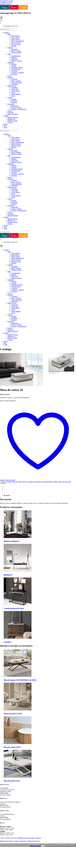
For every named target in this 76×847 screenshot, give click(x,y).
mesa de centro (66, 481)
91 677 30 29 (9, 1)
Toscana (2, 1)
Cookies (16, 841)
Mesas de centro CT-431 (13, 713)
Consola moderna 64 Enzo (14, 608)
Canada (2, 2)
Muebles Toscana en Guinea (26, 838)
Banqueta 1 (8, 575)
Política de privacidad (6, 841)
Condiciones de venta (33, 841)
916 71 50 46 (6, 807)
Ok (43, 846)
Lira (1, 4)
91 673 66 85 (8, 2)
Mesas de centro (16, 481)
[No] (45, 846)
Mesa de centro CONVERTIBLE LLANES (20, 680)
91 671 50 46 (6, 4)
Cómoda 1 (8, 642)
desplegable (37, 481)
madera (55, 481)
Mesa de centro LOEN (12, 747)
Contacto (38, 838)
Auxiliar (8, 481)
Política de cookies (35, 846)
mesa (59, 481)
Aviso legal (22, 841)
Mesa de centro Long (12, 781)
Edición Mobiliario (47, 481)
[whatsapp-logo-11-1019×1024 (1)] (1, 18)
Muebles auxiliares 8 (11, 541)
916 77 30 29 (6, 795)
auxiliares (30, 481)
